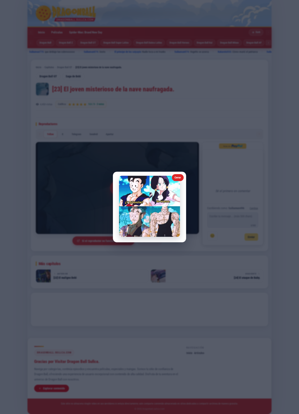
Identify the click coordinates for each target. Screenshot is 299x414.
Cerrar (178, 177)
